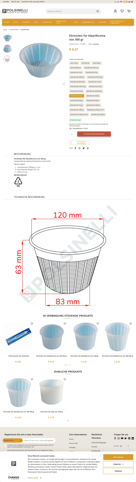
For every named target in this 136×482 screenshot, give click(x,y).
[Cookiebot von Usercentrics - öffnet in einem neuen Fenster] (13, 477)
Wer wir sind (15, 2)
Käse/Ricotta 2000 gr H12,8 (79, 114)
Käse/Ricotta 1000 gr (93, 105)
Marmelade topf (61, 22)
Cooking (102, 22)
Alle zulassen (118, 457)
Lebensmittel (88, 22)
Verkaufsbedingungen (98, 443)
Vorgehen (49, 440)
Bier (36, 22)
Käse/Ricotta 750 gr (76, 105)
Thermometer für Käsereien (18, 356)
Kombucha (47, 22)
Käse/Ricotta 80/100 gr (77, 82)
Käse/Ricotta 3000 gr (98, 114)
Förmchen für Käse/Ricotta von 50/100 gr (51, 356)
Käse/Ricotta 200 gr (95, 86)
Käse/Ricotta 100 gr (95, 82)
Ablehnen (118, 471)
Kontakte (6, 2)
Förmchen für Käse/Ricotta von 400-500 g (117, 356)
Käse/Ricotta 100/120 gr (78, 86)
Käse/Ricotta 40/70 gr (91, 68)
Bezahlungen (95, 451)
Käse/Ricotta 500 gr (93, 96)
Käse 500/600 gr (75, 68)
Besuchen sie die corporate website (33, 2)
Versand (94, 447)
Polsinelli (96, 44)
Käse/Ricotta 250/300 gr (94, 91)
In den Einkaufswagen (94, 134)
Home (6, 22)
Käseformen (25, 29)
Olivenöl (26, 22)
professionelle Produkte (117, 22)
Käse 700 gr (74, 63)
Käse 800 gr (85, 63)
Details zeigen (33, 478)
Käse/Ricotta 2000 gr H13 (95, 110)
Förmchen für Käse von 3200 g (51, 412)
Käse (76, 22)
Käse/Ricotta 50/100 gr (95, 77)
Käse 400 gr (97, 63)
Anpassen (117, 464)
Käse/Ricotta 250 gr (76, 91)
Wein (15, 22)
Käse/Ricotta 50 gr (76, 72)
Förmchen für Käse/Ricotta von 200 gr (84, 356)
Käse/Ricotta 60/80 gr (77, 77)
